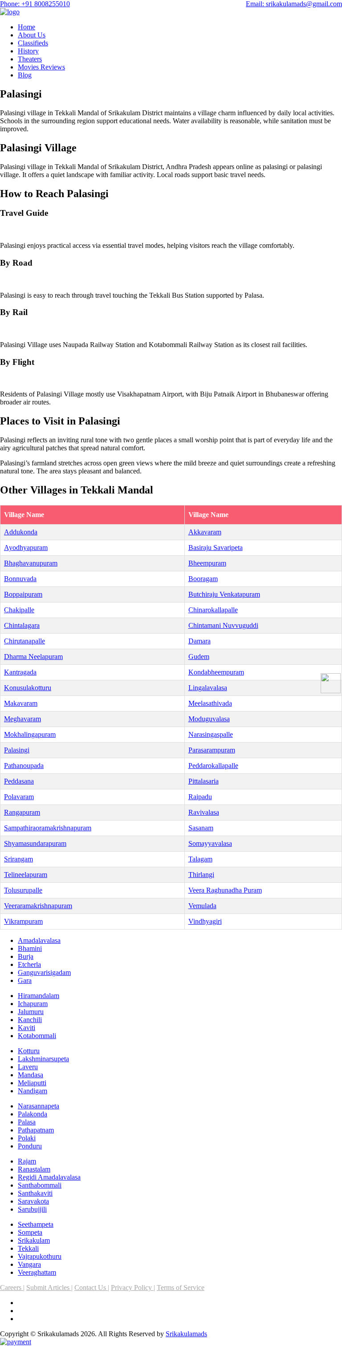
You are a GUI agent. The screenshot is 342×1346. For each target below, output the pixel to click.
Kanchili (30, 1019)
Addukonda (20, 532)
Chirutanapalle (24, 641)
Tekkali (28, 1248)
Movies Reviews (41, 67)
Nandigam (32, 1091)
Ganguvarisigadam (44, 972)
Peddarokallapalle (213, 765)
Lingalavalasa (207, 687)
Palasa (27, 1122)
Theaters (30, 59)
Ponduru (30, 1146)
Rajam (27, 1161)
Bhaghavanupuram (30, 563)
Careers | (12, 1287)
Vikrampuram (23, 921)
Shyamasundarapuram (35, 843)
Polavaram (19, 796)
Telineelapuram (25, 874)
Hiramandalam (38, 995)
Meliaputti (32, 1083)
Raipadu (200, 796)
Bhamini (30, 948)
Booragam (203, 578)
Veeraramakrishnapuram (38, 905)
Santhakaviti (35, 1193)
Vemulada (202, 905)
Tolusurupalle (23, 890)
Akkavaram (204, 532)
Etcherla (29, 964)
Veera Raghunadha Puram (225, 890)
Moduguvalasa (209, 719)
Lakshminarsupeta (43, 1059)
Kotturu (29, 1051)
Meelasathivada (210, 703)
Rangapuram (22, 812)
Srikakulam (34, 1240)
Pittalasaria (203, 781)
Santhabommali (39, 1185)
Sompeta (30, 1232)
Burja (25, 956)
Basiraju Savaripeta (215, 547)
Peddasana (19, 781)
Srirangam (18, 859)
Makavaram (20, 703)
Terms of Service (180, 1287)
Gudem (198, 656)
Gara (25, 980)
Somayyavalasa (210, 843)
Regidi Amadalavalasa (49, 1177)
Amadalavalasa (39, 940)
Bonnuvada (20, 578)
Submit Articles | (49, 1287)
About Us (31, 35)
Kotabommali (37, 1035)
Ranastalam (34, 1169)
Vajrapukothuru (39, 1256)
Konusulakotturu (27, 687)
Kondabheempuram (216, 672)
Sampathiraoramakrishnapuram (47, 828)
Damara (199, 641)
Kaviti (26, 1027)
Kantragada (20, 672)
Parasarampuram (211, 750)
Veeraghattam (37, 1272)
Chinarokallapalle (213, 610)
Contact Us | (91, 1287)
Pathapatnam (36, 1130)
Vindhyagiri (205, 921)
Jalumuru (31, 1011)
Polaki (27, 1138)
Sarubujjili (32, 1209)
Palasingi (16, 750)
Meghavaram (22, 719)
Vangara (29, 1264)
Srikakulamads (186, 1334)
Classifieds (33, 43)
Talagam (200, 859)
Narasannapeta (38, 1106)
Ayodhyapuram (26, 547)
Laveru (28, 1067)
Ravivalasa (203, 812)
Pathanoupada (24, 765)
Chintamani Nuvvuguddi (223, 625)
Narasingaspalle (210, 734)
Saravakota (33, 1201)
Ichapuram (33, 1003)
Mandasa (30, 1075)
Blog (25, 75)
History (28, 51)
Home (26, 27)
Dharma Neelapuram (33, 656)
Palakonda (32, 1114)
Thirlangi (201, 874)
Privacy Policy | (133, 1287)
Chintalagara (22, 625)
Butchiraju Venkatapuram (224, 594)
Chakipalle (19, 610)
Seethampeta (35, 1224)
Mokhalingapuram (30, 734)
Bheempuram (207, 563)
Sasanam (200, 828)
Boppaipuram (23, 594)
